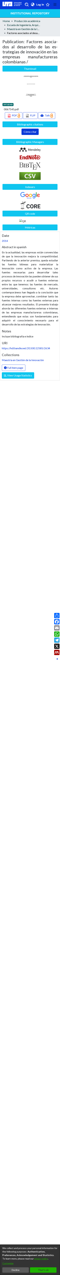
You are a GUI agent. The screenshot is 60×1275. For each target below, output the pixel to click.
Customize (8, 1263)
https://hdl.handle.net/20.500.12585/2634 (26, 348)
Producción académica (27, 21)
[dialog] (30, 1260)
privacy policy (41, 1258)
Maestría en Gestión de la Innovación (23, 29)
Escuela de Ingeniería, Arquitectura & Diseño (23, 25)
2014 (5, 240)
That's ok (43, 1269)
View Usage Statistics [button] (19, 375)
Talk (47, 115)
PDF (14, 115)
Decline (16, 1269)
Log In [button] (40, 4)
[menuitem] (32, 5)
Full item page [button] (15, 367)
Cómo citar (30, 131)
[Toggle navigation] (55, 4)
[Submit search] (26, 4)
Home (6, 21)
